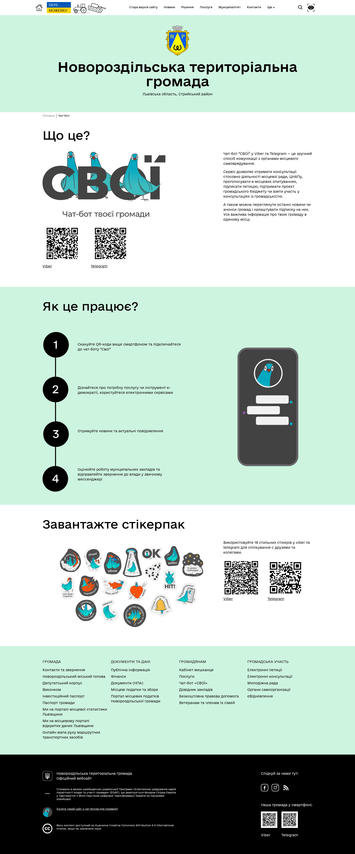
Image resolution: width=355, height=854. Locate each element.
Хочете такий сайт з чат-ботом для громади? (87, 808)
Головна (48, 115)
